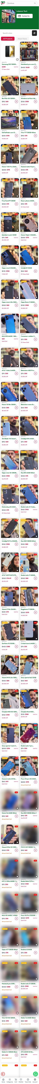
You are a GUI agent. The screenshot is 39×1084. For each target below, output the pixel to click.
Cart (16, 1082)
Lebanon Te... (4, 62)
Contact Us (25, 16)
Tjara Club (28, 1082)
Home (3, 1082)
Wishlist (21, 1082)
